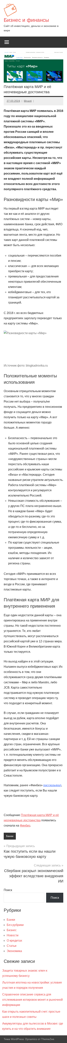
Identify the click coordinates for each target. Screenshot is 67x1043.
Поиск (8, 890)
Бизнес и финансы (26, 20)
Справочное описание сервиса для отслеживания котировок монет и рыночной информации (32, 999)
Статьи (11, 945)
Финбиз (25, 825)
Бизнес (12, 930)
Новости (12, 935)
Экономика (14, 951)
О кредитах (14, 940)
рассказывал (52, 785)
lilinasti (28, 100)
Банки (9, 836)
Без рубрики (15, 924)
